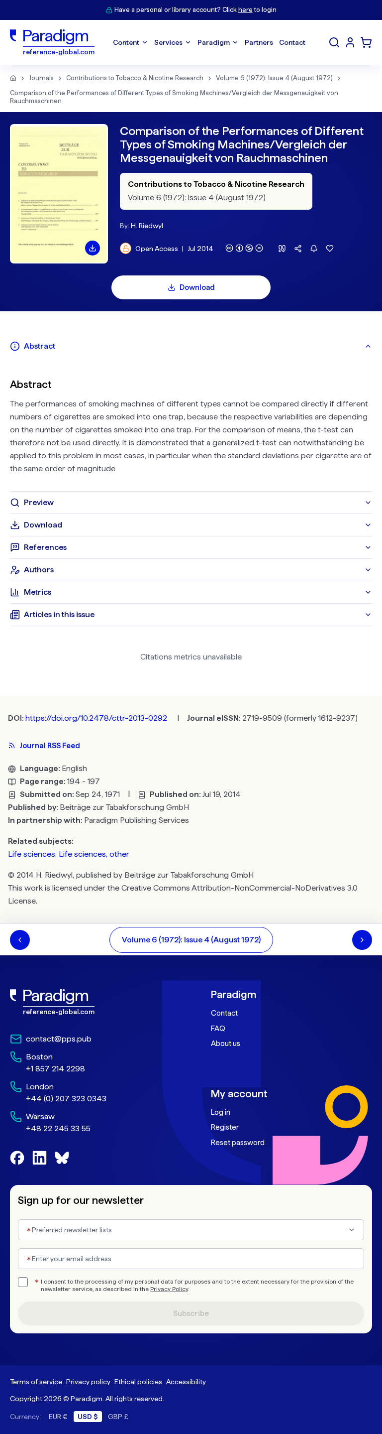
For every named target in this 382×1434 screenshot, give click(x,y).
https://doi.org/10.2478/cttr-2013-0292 (96, 718)
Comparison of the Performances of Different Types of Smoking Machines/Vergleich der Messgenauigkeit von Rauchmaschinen (174, 97)
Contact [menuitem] (292, 42)
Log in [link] (220, 1112)
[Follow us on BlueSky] (62, 1158)
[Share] (298, 249)
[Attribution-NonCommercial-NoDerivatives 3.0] (244, 248)
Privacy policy (88, 1382)
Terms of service (36, 1382)
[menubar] (209, 42)
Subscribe (191, 1313)
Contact (224, 1013)
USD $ (88, 1417)
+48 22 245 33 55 (58, 1128)
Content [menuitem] (126, 42)
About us (225, 1043)
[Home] (13, 78)
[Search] (334, 42)
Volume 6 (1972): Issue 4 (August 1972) (274, 78)
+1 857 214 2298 (55, 1068)
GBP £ (118, 1417)
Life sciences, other (94, 854)
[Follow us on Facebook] (17, 1158)
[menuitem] (350, 42)
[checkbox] (23, 1282)
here (245, 9)
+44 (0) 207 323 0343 (66, 1098)
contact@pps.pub (59, 1038)
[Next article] (362, 940)
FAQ (218, 1028)
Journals (41, 78)
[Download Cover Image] (92, 248)
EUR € (58, 1417)
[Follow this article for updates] (314, 249)
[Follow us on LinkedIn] (39, 1158)
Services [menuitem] (168, 42)
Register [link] (225, 1127)
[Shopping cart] (366, 42)
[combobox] (191, 1229)
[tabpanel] (191, 424)
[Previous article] (20, 940)
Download (197, 287)
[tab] (191, 346)
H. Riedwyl (147, 226)
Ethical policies (138, 1382)
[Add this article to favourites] (330, 249)
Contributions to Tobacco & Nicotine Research (134, 78)
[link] (90, 1002)
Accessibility (186, 1382)
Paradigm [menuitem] (213, 42)
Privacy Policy (169, 1289)
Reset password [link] (238, 1142)
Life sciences (31, 854)
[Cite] (282, 249)
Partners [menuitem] (259, 42)
